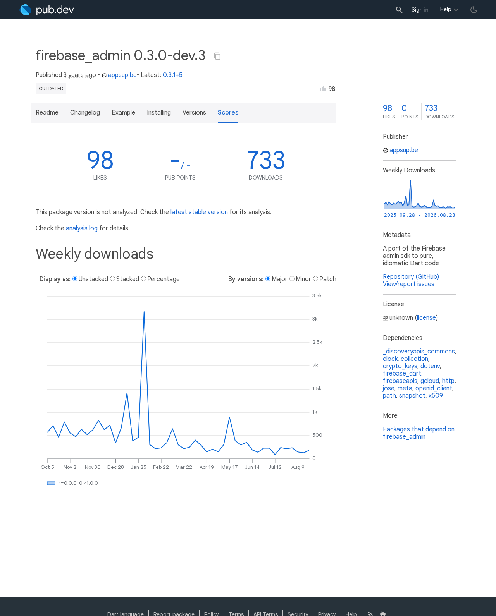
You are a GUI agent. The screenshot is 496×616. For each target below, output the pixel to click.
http (448, 381)
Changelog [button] (85, 113)
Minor (303, 279)
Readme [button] (47, 113)
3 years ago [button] (80, 75)
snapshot (412, 396)
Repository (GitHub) (411, 277)
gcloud (429, 381)
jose (388, 388)
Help (445, 9)
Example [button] (123, 113)
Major (280, 279)
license (426, 318)
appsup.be (122, 75)
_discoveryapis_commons (419, 351)
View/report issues (408, 284)
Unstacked (93, 279)
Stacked (127, 279)
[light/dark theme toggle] (474, 9)
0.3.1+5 (173, 75)
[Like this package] (323, 88)
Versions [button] (194, 113)
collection (414, 359)
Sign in (420, 9)
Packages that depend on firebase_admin (419, 433)
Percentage (163, 279)
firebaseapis (400, 381)
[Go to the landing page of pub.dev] (46, 9)
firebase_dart (402, 373)
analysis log (82, 228)
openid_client (433, 388)
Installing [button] (159, 113)
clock (390, 359)
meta (405, 388)
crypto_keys (400, 366)
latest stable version (199, 212)
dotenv (430, 366)
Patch (327, 279)
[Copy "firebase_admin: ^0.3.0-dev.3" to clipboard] (217, 56)
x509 (436, 396)
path (389, 396)
